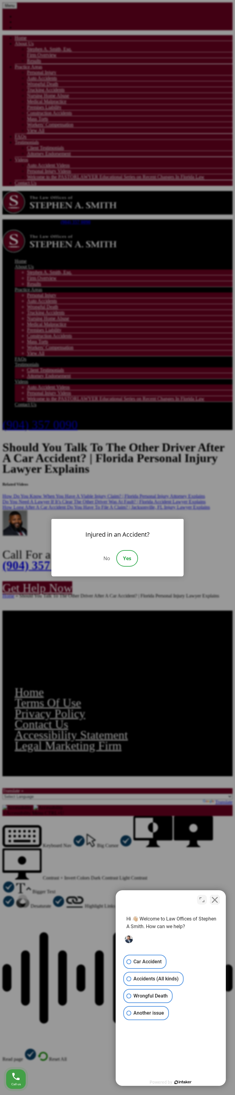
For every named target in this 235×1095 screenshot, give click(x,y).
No (106, 558)
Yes (127, 558)
